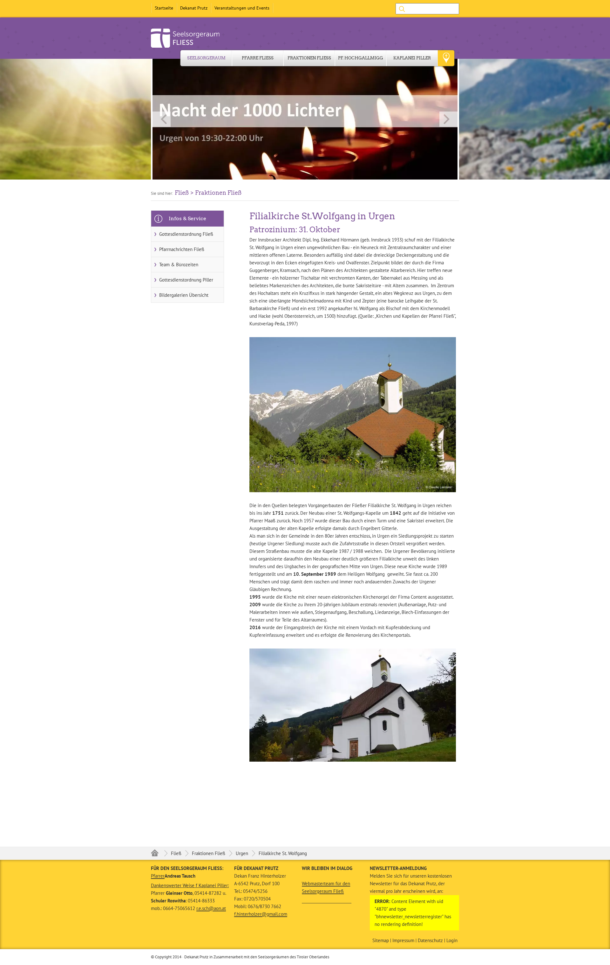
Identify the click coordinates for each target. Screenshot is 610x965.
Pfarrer (158, 876)
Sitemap (380, 940)
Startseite (164, 8)
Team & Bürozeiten (178, 265)
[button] (305, 119)
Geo (446, 58)
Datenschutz (430, 940)
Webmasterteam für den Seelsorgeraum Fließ (326, 887)
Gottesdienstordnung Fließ (186, 234)
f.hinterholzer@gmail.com (260, 914)
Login (452, 940)
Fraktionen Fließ (309, 58)
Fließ (176, 853)
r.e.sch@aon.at (211, 908)
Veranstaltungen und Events (241, 8)
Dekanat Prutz (193, 8)
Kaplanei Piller (412, 58)
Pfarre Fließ (258, 58)
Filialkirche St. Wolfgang (283, 853)
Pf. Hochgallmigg (360, 58)
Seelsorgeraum (206, 58)
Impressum (403, 940)
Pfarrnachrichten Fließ (181, 249)
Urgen (242, 853)
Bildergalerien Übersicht (183, 295)
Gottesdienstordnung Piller (186, 280)
